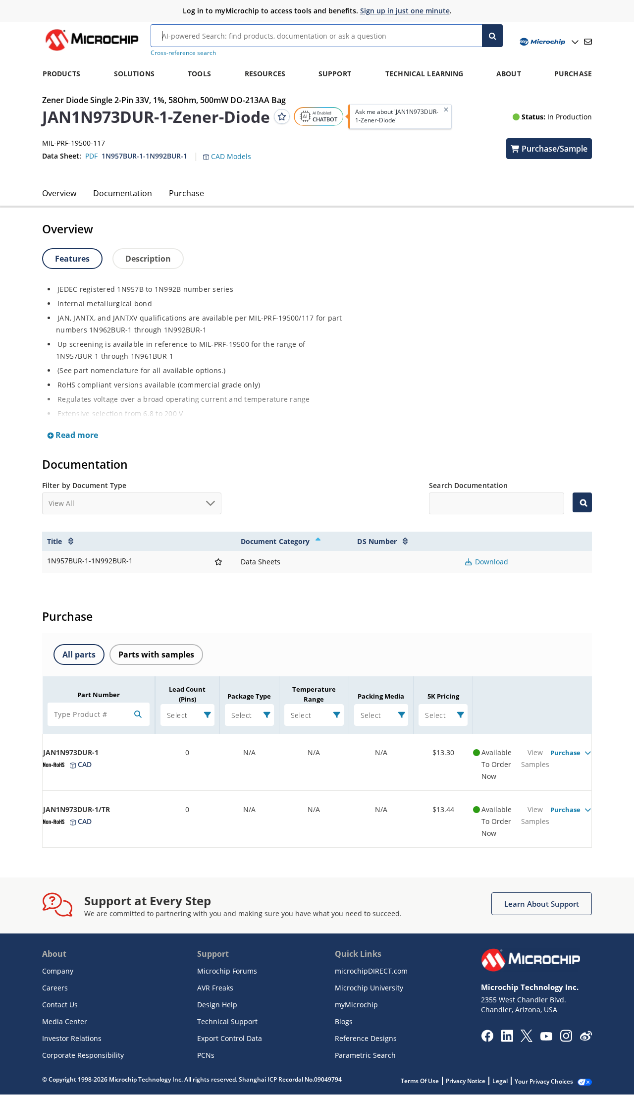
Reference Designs (366, 1038)
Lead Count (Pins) (187, 694)
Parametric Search (365, 1055)
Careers (55, 987)
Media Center (64, 1021)
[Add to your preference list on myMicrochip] (282, 116)
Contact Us (60, 1004)
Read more (75, 435)
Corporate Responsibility (83, 1055)
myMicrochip (356, 1004)
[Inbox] (588, 41)
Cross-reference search (183, 53)
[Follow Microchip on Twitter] (526, 1039)
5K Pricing (443, 696)
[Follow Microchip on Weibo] (586, 1038)
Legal (500, 1081)
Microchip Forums (227, 971)
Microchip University (369, 987)
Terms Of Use (420, 1081)
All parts (79, 654)
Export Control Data (229, 1038)
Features (72, 258)
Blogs (344, 1021)
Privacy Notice (465, 1081)
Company (57, 971)
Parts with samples (156, 654)
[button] (232, 151)
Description (148, 258)
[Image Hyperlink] (91, 50)
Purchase (186, 193)
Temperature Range (314, 694)
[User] (548, 42)
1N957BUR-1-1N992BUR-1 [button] (144, 156)
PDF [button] (91, 156)
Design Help (217, 1004)
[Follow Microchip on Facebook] (487, 1039)
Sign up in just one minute (405, 10)
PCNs (205, 1055)
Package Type (249, 696)
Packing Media (381, 696)
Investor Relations (72, 1038)
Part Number (98, 694)
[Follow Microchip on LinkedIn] (507, 1039)
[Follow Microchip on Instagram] (566, 1039)
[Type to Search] (582, 502)
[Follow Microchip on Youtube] (546, 1037)
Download (490, 561)
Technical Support (227, 1021)
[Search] (492, 35)
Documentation (122, 193)
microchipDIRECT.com (371, 971)
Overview (59, 193)
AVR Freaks (215, 987)
